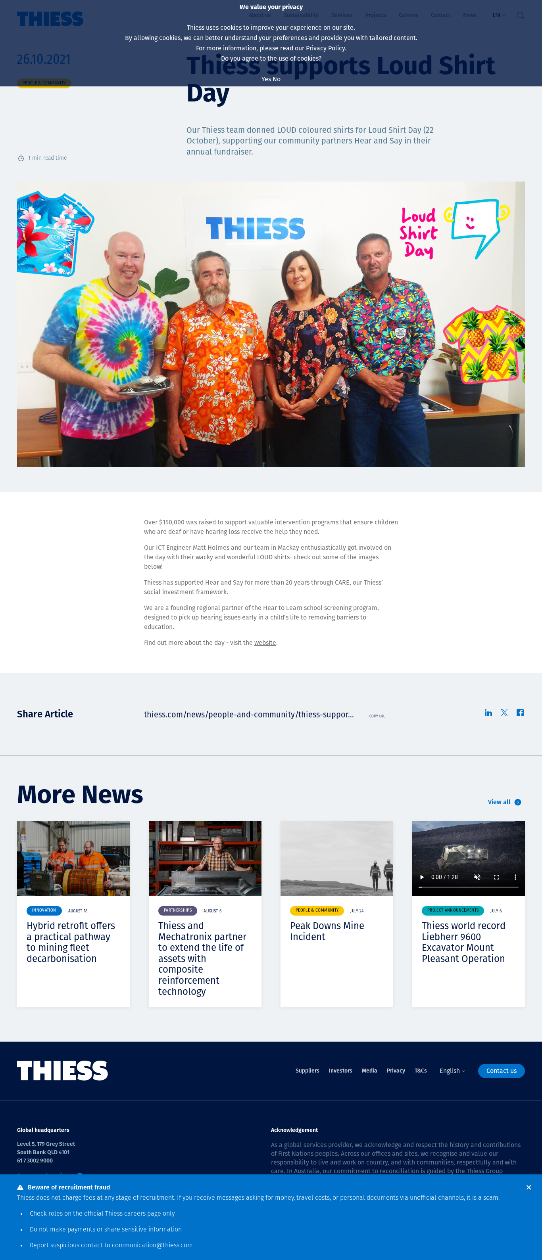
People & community (317, 910)
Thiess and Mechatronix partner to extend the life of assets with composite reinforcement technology (202, 958)
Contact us (501, 1071)
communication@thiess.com (152, 1246)
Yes (266, 79)
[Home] (62, 1071)
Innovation (44, 910)
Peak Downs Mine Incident (327, 931)
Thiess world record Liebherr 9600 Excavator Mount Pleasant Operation (463, 942)
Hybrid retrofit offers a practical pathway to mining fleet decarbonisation (71, 942)
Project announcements (453, 910)
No (277, 79)
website (265, 642)
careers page (142, 1214)
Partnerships (178, 910)
